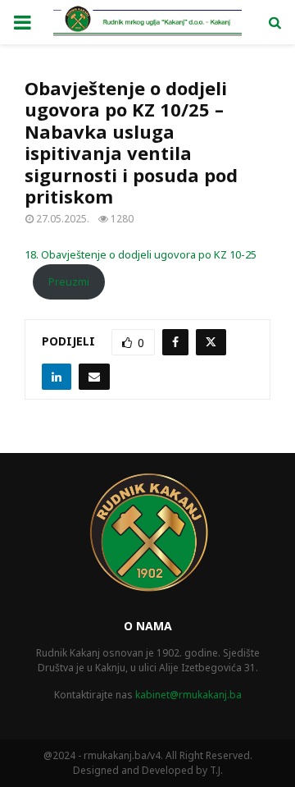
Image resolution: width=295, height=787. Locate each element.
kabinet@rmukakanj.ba (188, 695)
